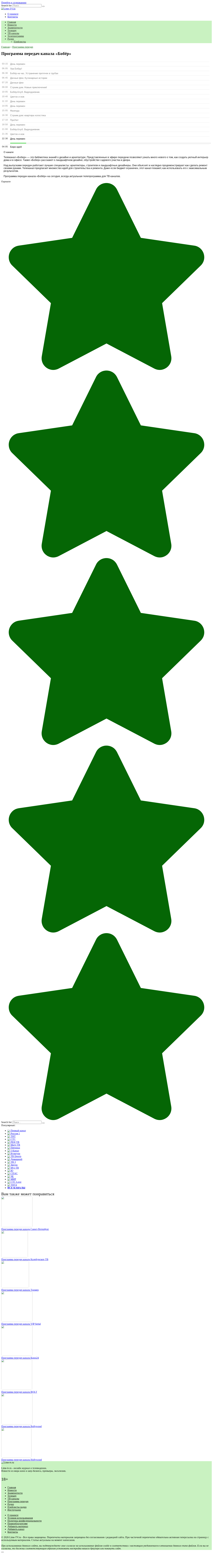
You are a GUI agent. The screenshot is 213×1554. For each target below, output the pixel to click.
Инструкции (14, 1510)
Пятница (15, 1147)
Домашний (16, 1159)
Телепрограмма (15, 36)
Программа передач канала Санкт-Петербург (25, 1229)
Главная (11, 22)
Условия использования (20, 1518)
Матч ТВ (15, 1145)
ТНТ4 (13, 1185)
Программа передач (17, 1501)
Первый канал (18, 1130)
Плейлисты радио (17, 1507)
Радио (10, 39)
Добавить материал (17, 1526)
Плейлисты (20, 41)
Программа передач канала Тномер (20, 1290)
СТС (13, 1139)
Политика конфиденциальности (24, 1520)
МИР (13, 1179)
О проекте (12, 14)
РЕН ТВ (14, 1142)
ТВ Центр (15, 1156)
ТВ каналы (13, 33)
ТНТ (13, 1136)
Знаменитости (15, 27)
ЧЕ (12, 1176)
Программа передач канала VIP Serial (21, 1324)
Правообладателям (17, 1523)
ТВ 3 (13, 1162)
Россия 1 (15, 1133)
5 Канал (14, 1150)
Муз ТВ (14, 1167)
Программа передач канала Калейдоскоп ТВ (24, 1259)
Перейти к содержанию (13, 2)
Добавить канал (15, 1529)
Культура (15, 1153)
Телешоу (12, 30)
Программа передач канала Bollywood (21, 1426)
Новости (12, 25)
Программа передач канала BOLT (19, 1392)
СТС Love (15, 1182)
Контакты (12, 16)
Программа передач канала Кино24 (20, 1357)
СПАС (14, 1173)
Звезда (13, 1165)
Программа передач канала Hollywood (21, 1459)
